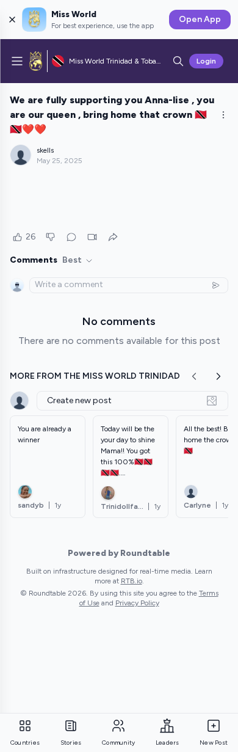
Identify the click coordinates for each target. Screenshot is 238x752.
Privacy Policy (137, 603)
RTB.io (131, 581)
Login (206, 61)
